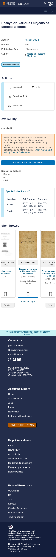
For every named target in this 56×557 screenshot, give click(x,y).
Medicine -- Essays (36, 54)
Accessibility (14, 454)
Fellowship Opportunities (20, 416)
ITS (10, 495)
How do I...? (14, 450)
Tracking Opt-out (16, 517)
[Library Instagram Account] (10, 360)
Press (11, 407)
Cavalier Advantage (17, 508)
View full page (28, 301)
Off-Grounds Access (17, 458)
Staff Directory (15, 398)
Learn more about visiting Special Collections (28, 151)
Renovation (13, 412)
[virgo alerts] (51, 11)
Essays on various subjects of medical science (28, 271)
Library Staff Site (16, 512)
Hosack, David (32, 40)
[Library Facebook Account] (15, 360)
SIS (10, 499)
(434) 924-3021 (15, 345)
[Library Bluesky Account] (19, 360)
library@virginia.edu (18, 350)
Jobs (10, 403)
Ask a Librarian (15, 354)
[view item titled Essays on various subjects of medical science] (28, 244)
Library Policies (15, 472)
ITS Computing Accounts (20, 463)
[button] (45, 11)
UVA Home (13, 491)
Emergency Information (19, 467)
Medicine (31, 56)
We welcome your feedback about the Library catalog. (28, 333)
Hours (11, 394)
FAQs (11, 445)
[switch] (15, 87)
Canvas (12, 504)
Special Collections (16, 191)
